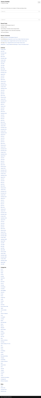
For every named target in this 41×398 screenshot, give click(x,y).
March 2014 (3, 143)
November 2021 (3, 53)
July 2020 (2, 63)
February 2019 (3, 81)
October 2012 (3, 173)
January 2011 (3, 210)
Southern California (4, 361)
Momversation (3, 329)
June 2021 (2, 54)
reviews (2, 354)
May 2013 (2, 161)
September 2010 (4, 218)
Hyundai (2, 301)
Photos (2, 349)
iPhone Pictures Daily (4, 306)
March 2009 (3, 249)
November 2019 (3, 72)
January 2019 (3, 83)
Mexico (2, 324)
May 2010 (2, 225)
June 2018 (2, 90)
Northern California (4, 340)
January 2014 (3, 147)
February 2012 (3, 187)
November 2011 (3, 193)
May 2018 (2, 92)
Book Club (2, 281)
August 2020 (3, 61)
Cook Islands (3, 286)
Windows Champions (4, 380)
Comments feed (3, 389)
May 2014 (2, 139)
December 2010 (3, 212)
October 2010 (3, 216)
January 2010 (3, 232)
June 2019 (2, 76)
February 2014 (3, 145)
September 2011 (4, 196)
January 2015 (3, 125)
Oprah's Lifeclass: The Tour (5, 343)
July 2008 (2, 264)
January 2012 (3, 189)
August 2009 (3, 241)
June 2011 (2, 202)
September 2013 (4, 154)
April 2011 (2, 205)
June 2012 (2, 180)
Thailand (2, 370)
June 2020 (2, 65)
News (2, 338)
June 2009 (2, 244)
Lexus (2, 315)
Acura (2, 269)
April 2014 (2, 141)
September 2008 (4, 260)
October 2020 (3, 60)
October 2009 (3, 237)
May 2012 (2, 182)
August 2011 (3, 198)
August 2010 (3, 219)
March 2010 (3, 228)
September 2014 (4, 132)
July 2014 (2, 136)
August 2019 (3, 74)
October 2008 (3, 258)
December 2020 (3, 58)
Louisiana (2, 318)
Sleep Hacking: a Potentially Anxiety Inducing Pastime (10, 28)
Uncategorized (3, 379)
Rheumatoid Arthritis (4, 356)
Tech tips (2, 368)
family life (2, 292)
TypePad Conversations (5, 377)
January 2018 (3, 99)
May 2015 (2, 118)
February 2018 (3, 97)
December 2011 (3, 191)
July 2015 (2, 115)
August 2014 (3, 134)
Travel (2, 375)
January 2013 (3, 168)
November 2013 (3, 150)
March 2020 (3, 69)
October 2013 (3, 152)
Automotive (3, 278)
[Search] (39, 11)
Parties (2, 347)
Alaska (2, 272)
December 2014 (3, 127)
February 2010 (3, 230)
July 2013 (2, 157)
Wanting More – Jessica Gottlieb (6, 44)
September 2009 (4, 239)
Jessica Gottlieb (3, 40)
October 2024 (3, 49)
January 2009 (3, 253)
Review (2, 352)
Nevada (2, 334)
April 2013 (2, 163)
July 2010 (2, 221)
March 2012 (3, 186)
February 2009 (3, 251)
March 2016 (3, 111)
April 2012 (2, 184)
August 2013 (3, 155)
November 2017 (3, 100)
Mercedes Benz (3, 322)
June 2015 (2, 116)
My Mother (3, 333)
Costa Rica (2, 288)
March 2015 (3, 122)
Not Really (2, 341)
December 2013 (3, 148)
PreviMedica (3, 350)
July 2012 (2, 179)
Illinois (2, 302)
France (2, 295)
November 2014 (3, 129)
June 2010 (2, 223)
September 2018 (4, 88)
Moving (2, 331)
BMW (2, 279)
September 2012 (4, 175)
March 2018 (3, 95)
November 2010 (3, 214)
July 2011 (2, 200)
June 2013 (2, 159)
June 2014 (2, 138)
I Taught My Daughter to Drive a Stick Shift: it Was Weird (10, 30)
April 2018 (2, 93)
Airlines (2, 270)
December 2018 (3, 84)
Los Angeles (3, 317)
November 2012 (3, 171)
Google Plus (3, 297)
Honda (2, 299)
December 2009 (3, 233)
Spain (2, 363)
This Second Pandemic (5, 32)
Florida (2, 294)
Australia (2, 276)
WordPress (10, 396)
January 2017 (3, 106)
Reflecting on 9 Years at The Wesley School (21, 44)
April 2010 (2, 226)
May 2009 (2, 246)
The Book (2, 372)
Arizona (2, 274)
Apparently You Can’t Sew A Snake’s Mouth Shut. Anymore (18, 39)
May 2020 (2, 67)
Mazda (2, 320)
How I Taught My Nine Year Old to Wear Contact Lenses (17, 40)
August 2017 (3, 102)
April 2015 (2, 120)
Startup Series (3, 364)
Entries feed (3, 387)
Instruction (2, 304)
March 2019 (3, 79)
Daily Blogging (3, 290)
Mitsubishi (2, 327)
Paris (1, 345)
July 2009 (2, 242)
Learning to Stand (4, 27)
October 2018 (3, 86)
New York (2, 336)
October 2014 (3, 131)
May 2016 (2, 109)
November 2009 (3, 235)
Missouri (2, 325)
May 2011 (2, 203)
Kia (1, 311)
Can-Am (2, 283)
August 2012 (3, 177)
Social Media (3, 359)
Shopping (2, 357)
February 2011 (3, 209)
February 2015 (3, 123)
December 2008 (3, 255)
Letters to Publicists (4, 313)
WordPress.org (3, 391)
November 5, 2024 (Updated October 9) (8, 25)
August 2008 (3, 262)
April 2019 (2, 77)
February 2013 (3, 166)
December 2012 (3, 170)
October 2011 (3, 194)
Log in (2, 385)
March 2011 (3, 207)
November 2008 (3, 257)
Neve (2, 396)
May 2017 (2, 104)
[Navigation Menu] (39, 2)
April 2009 (2, 248)
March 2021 (3, 56)
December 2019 (3, 70)
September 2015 (4, 113)
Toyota (2, 373)
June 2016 (2, 108)
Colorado (2, 285)
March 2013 (3, 164)
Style (2, 366)
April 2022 (2, 51)
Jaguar (2, 308)
